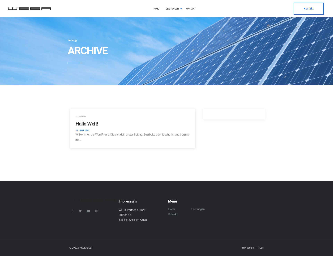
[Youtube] (88, 211)
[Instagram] (96, 211)
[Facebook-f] (72, 211)
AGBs (261, 248)
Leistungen (198, 209)
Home (172, 209)
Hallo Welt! (86, 124)
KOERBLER (86, 248)
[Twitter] (80, 211)
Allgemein (80, 116)
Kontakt (172, 214)
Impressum (249, 248)
